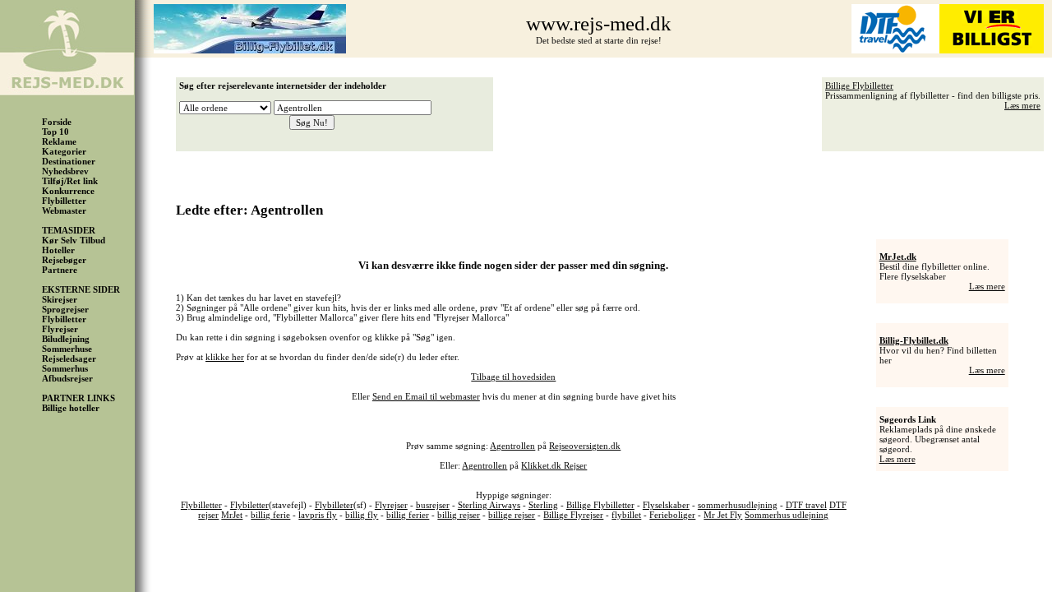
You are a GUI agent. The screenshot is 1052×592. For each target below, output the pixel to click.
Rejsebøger (64, 260)
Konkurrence (68, 191)
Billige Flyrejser (573, 515)
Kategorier (64, 151)
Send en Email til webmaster (426, 396)
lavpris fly (317, 515)
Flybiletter (249, 505)
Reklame (59, 141)
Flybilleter (334, 505)
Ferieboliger (672, 515)
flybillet (626, 515)
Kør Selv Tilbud (73, 240)
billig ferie (270, 515)
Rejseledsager (69, 358)
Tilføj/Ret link (70, 181)
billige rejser (511, 515)
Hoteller (58, 250)
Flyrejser (60, 329)
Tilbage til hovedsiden (513, 377)
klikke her (224, 357)
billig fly (361, 515)
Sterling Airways (489, 505)
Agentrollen (512, 446)
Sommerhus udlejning (786, 515)
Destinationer (68, 161)
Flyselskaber (666, 505)
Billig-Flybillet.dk (913, 340)
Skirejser (59, 299)
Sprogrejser (65, 309)
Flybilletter (64, 201)
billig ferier (407, 515)
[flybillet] (250, 50)
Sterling (543, 505)
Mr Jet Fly (723, 515)
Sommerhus (65, 368)
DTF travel (806, 505)
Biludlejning (66, 339)
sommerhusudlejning (737, 505)
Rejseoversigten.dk (585, 446)
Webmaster (64, 210)
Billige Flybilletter (859, 85)
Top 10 (55, 131)
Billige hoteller (70, 408)
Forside (57, 122)
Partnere (59, 270)
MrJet (231, 515)
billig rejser (458, 515)
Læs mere (1022, 105)
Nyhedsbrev (65, 171)
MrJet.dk (897, 256)
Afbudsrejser (67, 378)
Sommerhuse (67, 349)
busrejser (433, 505)
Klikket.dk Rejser (554, 465)
